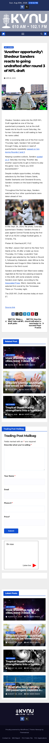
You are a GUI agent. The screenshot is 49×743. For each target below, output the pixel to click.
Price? (7, 517)
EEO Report (16, 738)
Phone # (8, 503)
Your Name (9, 476)
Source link (10, 307)
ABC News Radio (28, 365)
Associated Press (12, 283)
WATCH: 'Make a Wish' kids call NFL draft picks (16, 321)
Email (6, 489)
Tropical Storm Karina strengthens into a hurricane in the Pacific (24, 410)
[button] (41, 34)
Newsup (38, 729)
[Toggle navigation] (22, 33)
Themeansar (24, 732)
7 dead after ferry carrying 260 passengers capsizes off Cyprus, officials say (24, 689)
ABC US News (9, 47)
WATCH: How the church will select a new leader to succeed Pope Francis (33, 323)
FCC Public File (27, 738)
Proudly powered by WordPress (17, 729)
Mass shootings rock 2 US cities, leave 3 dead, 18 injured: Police (22, 360)
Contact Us (6, 738)
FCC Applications (40, 738)
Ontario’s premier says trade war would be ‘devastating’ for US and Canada (23, 385)
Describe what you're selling (18, 445)
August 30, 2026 (15, 617)
